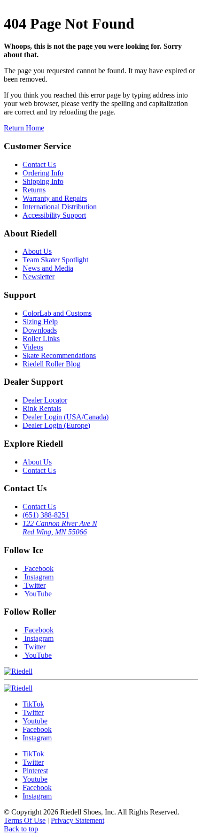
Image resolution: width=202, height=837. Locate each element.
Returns (34, 190)
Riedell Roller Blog (51, 364)
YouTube (37, 594)
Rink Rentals (42, 408)
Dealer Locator (45, 400)
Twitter (34, 585)
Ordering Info (43, 173)
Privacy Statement (77, 820)
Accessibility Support (54, 215)
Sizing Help (40, 322)
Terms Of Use (25, 820)
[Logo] (18, 688)
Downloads (40, 330)
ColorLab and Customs (57, 313)
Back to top (21, 829)
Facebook (38, 568)
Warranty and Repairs (55, 198)
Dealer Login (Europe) (56, 425)
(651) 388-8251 (46, 515)
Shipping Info (43, 181)
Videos (33, 347)
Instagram (38, 577)
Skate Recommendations (59, 355)
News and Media (48, 268)
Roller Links (41, 338)
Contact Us (39, 164)
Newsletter (38, 277)
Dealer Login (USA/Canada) (66, 417)
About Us (37, 251)
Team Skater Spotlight (55, 260)
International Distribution (60, 207)
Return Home (24, 128)
